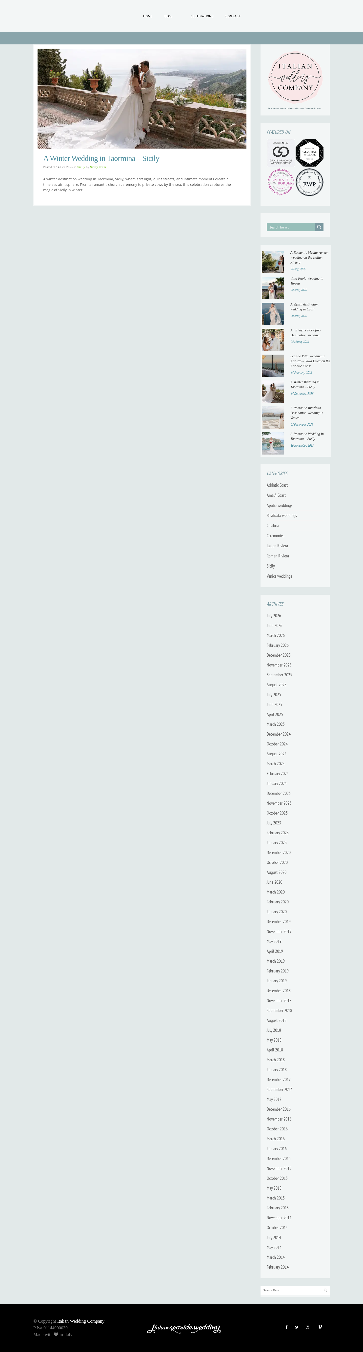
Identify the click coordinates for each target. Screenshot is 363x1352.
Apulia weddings (279, 505)
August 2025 (276, 684)
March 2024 (276, 763)
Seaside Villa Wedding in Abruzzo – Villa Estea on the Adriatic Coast (310, 361)
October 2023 (277, 813)
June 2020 (274, 882)
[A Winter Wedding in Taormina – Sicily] (142, 99)
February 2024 (278, 773)
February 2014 (278, 1267)
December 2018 (279, 990)
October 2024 (277, 744)
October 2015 (277, 1178)
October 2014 (277, 1227)
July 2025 (274, 694)
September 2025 (279, 675)
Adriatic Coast (277, 485)
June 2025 (274, 704)
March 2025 (276, 724)
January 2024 (277, 783)
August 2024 (276, 754)
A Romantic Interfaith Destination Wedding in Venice (306, 413)
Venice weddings (279, 576)
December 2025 (279, 655)
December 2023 (279, 793)
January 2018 (277, 1069)
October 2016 (277, 1129)
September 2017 (279, 1089)
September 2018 (279, 1010)
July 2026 (274, 615)
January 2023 (277, 842)
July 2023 (274, 823)
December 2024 (279, 734)
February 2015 (278, 1208)
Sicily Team (98, 167)
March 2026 (276, 635)
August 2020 (276, 872)
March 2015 (276, 1198)
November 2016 (279, 1119)
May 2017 (274, 1099)
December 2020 (279, 852)
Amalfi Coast (276, 495)
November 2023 (279, 803)
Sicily (81, 167)
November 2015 (279, 1168)
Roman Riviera (278, 556)
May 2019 (274, 941)
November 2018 (279, 1000)
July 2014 (274, 1237)
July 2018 (274, 1030)
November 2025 (279, 665)
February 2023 (278, 833)
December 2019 (279, 921)
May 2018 (274, 1040)
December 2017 (279, 1079)
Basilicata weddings (282, 515)
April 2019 (275, 951)
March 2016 (276, 1139)
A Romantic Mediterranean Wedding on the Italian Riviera (309, 257)
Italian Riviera (277, 546)
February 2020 (278, 902)
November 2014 (279, 1217)
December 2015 (279, 1158)
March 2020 (276, 892)
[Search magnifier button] (319, 227)
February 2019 (278, 971)
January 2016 (277, 1148)
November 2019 (279, 931)
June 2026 (274, 625)
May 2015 (274, 1188)
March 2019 (276, 961)
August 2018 (276, 1020)
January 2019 (277, 981)
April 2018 (275, 1050)
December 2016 (279, 1109)
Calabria (273, 525)
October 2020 (277, 862)
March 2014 (276, 1257)
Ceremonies (275, 535)
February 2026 (278, 645)
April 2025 (275, 714)
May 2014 (274, 1247)
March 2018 (276, 1060)
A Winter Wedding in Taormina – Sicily (101, 158)
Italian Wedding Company (80, 1321)
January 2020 (277, 911)
